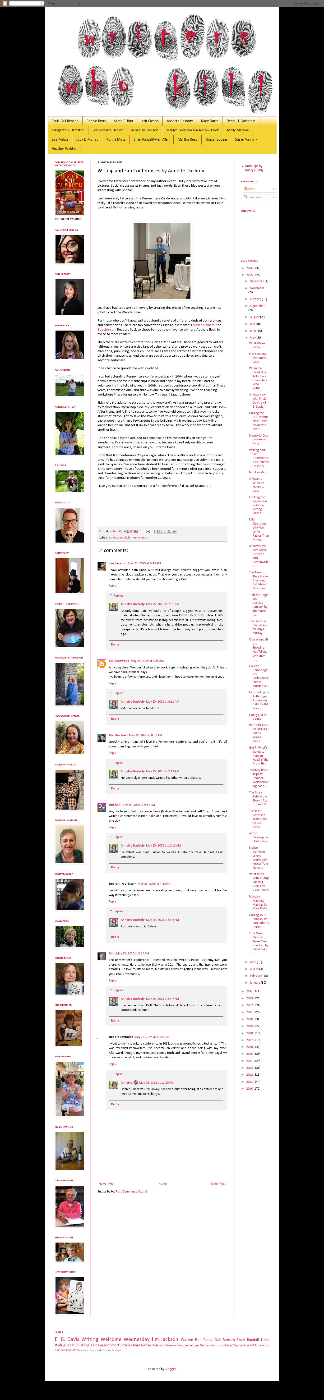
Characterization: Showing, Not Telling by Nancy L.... (258, 649)
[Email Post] (147, 531)
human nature (88, 1350)
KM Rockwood (119, 661)
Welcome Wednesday (125, 1339)
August (255, 317)
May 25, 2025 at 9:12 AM (162, 771)
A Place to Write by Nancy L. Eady (256, 485)
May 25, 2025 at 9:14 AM (138, 805)
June (253, 331)
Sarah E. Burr (123, 121)
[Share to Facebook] (169, 531)
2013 (250, 1068)
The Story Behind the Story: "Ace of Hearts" (258, 798)
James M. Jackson (144, 130)
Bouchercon (106, 330)
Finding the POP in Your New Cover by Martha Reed (258, 421)
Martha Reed (188, 140)
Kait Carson (150, 121)
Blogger (170, 1369)
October (256, 299)
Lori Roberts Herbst (108, 130)
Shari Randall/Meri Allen (152, 140)
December (257, 281)
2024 (250, 991)
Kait (112, 953)
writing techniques (186, 1345)
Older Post (218, 1184)
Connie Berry (96, 121)
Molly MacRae (238, 130)
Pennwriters (139, 537)
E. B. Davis (67, 1339)
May (253, 338)
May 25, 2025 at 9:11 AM (162, 702)
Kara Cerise (142, 1345)
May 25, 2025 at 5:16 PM (132, 953)
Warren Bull (191, 1340)
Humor (215, 1345)
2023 (250, 998)
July (252, 324)
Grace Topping (216, 140)
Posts (251, 189)
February (256, 976)
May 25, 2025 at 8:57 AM (145, 735)
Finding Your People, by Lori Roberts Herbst (259, 921)
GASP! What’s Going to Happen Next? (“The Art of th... (258, 755)
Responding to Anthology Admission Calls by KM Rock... (259, 700)
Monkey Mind (258, 472)
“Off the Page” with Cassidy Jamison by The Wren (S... (259, 605)
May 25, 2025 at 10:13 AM (163, 845)
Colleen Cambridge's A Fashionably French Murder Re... (259, 676)
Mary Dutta (209, 121)
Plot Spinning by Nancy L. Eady (258, 358)
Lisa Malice (60, 140)
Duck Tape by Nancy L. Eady (254, 168)
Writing (89, 1339)
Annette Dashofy (180, 121)
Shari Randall (248, 1340)
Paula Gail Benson (65, 121)
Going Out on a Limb (258, 717)
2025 (250, 275)
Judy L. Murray (87, 140)
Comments (254, 197)
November (257, 288)
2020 (250, 1019)
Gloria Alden (72, 1350)
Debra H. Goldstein (241, 121)
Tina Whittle (241, 1345)
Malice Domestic (205, 325)
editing (59, 1350)
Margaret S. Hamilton (68, 130)
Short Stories (121, 1345)
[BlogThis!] (160, 531)
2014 (250, 1061)
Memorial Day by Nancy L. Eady (258, 440)
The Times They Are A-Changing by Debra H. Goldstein (258, 580)
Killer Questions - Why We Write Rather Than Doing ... (259, 529)
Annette (126, 1083)
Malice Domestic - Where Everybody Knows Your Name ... (258, 858)
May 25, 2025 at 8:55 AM (147, 661)
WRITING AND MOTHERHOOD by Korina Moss (258, 733)
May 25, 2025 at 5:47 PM (162, 999)
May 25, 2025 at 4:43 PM (154, 884)
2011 (250, 1082)
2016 (250, 1047)
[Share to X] (165, 531)
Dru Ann (114, 805)
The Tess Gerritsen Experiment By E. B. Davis (258, 819)
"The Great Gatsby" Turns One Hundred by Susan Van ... (258, 943)
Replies (118, 596)
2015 (250, 1054)
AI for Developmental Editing (258, 837)
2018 (250, 1033)
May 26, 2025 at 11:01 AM (151, 1037)
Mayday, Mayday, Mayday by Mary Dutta (258, 902)
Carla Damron (104, 1350)
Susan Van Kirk (246, 140)
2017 (250, 1040)
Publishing (80, 1345)
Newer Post (106, 1184)
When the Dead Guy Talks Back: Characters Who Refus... (258, 378)
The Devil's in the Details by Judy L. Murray (258, 627)
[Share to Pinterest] (174, 531)
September (257, 306)
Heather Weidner (65, 149)
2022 (250, 1005)
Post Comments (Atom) (131, 1191)
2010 (250, 1089)
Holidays (226, 1345)
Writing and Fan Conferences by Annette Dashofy (259, 458)
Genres (205, 1345)
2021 (250, 1012)
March (254, 969)
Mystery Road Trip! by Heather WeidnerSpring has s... (259, 778)
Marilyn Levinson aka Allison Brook (192, 130)
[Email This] (156, 531)
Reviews (116, 1350)
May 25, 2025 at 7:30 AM (162, 604)
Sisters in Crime (162, 1345)
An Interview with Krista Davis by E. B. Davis (258, 400)
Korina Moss (116, 140)
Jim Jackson (117, 563)
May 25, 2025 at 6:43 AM (144, 563)
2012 (250, 1075)
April (253, 962)
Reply (112, 586)
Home (163, 1184)
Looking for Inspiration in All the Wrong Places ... (258, 505)
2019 (250, 1026)
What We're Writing (257, 345)
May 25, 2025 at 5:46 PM (162, 920)
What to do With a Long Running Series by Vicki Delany (259, 882)
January (255, 983)
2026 (250, 268)
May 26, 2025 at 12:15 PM (156, 1083)
